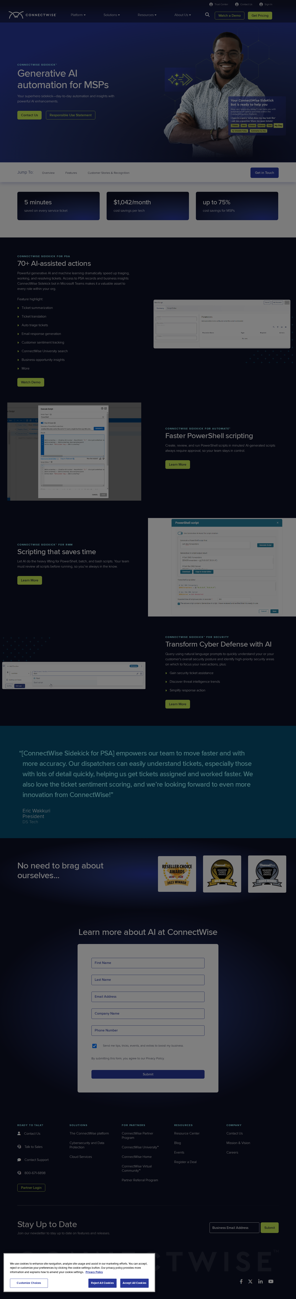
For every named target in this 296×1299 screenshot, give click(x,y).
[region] (79, 1272)
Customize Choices (29, 1283)
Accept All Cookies (134, 1283)
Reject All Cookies (102, 1283)
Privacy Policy (94, 1272)
